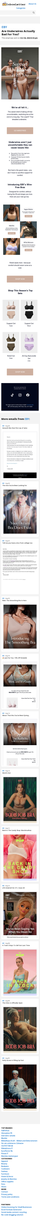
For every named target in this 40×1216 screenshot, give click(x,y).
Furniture (5, 1174)
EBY (4, 27)
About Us (32, 4)
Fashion (4, 1171)
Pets (3, 1184)
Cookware (5, 1169)
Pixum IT (4, 1153)
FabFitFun (5, 1130)
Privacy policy (6, 1194)
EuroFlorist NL (7, 1151)
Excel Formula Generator (11, 1209)
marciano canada (8, 1135)
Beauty (4, 1164)
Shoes (3, 1186)
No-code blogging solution (12, 1215)
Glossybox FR (6, 1133)
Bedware (5, 1166)
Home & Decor (7, 1176)
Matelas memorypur (9, 1156)
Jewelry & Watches (9, 1179)
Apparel (4, 1161)
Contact (4, 1192)
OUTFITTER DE (7, 1146)
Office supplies (7, 1181)
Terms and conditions (10, 1197)
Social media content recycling (14, 1212)
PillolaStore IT (7, 1148)
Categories (20, 8)
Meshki (4, 1138)
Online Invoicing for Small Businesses (16, 1207)
